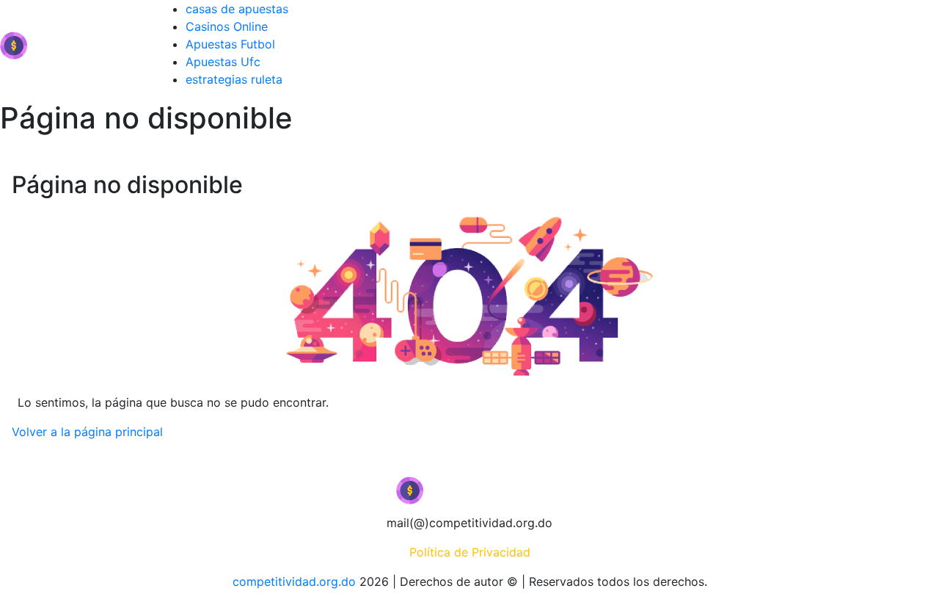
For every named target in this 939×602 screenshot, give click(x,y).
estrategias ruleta (234, 79)
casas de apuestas (237, 8)
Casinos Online (227, 26)
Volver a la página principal (87, 431)
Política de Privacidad (469, 552)
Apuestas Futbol (230, 44)
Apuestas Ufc (223, 61)
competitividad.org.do (294, 581)
